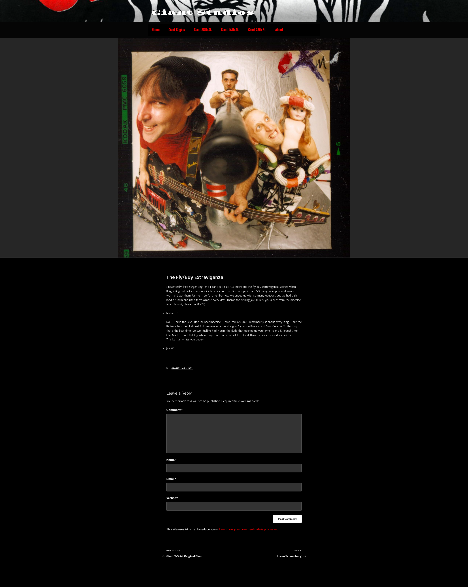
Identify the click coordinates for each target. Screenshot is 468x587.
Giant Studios (202, 12)
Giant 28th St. (257, 30)
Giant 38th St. (203, 30)
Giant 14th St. (230, 30)
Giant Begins (177, 30)
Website (172, 498)
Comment (174, 410)
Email (171, 479)
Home (156, 30)
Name (171, 460)
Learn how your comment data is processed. (249, 529)
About (279, 30)
